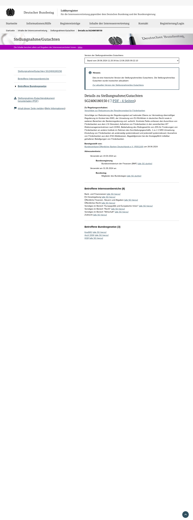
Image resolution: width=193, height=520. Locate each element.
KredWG (88, 232)
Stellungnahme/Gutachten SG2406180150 (40, 71)
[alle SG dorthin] (145, 163)
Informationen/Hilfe (38, 23)
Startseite (11, 23)
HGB (86, 238)
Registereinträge (70, 23)
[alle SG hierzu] (113, 194)
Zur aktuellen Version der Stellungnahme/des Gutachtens (118, 85)
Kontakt (143, 23)
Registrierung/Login (172, 23)
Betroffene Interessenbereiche (33, 79)
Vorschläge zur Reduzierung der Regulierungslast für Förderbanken (114, 110)
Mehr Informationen (55, 108)
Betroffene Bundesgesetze (32, 86)
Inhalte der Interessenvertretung (109, 23)
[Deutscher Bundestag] (31, 12)
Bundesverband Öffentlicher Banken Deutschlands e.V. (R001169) (114, 146)
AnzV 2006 (89, 235)
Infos (80, 47)
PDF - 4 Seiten (123, 100)
